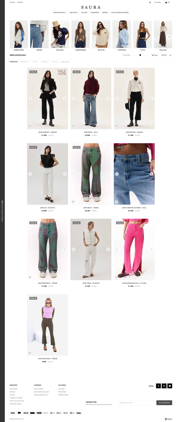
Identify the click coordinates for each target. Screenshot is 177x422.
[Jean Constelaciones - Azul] (134, 174)
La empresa (13, 389)
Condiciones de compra (41, 392)
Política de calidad (15, 404)
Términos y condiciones (17, 401)
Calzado (84, 12)
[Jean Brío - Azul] (90, 98)
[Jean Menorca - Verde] (47, 249)
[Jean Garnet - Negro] (47, 98)
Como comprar (38, 389)
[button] (150, 2)
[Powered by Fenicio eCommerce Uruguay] (168, 419)
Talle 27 (54, 61)
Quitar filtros (65, 61)
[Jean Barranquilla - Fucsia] (134, 249)
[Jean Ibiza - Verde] (90, 174)
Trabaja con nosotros (16, 398)
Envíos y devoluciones (40, 395)
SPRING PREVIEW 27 (59, 12)
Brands (105, 12)
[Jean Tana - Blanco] (90, 249)
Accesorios (95, 12)
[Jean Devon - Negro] (134, 98)
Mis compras (62, 392)
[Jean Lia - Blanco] (47, 174)
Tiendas (12, 2)
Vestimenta (73, 12)
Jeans (35, 61)
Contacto (20, 2)
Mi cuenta (61, 389)
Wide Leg (44, 61)
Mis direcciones (63, 395)
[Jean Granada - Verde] (47, 325)
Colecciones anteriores (119, 12)
